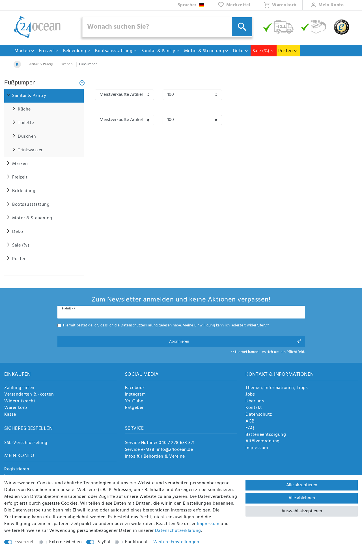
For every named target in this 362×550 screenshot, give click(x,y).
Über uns (254, 401)
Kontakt (253, 408)
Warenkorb (15, 408)
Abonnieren (179, 341)
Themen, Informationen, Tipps (276, 388)
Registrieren (16, 469)
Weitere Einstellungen (176, 542)
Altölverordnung (262, 441)
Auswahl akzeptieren (301, 511)
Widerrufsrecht (19, 401)
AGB (250, 421)
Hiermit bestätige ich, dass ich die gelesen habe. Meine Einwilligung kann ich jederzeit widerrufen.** (166, 325)
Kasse (10, 414)
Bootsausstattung (113, 51)
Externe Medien (65, 542)
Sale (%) (261, 51)
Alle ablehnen (301, 498)
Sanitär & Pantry (158, 51)
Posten (285, 51)
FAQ (249, 428)
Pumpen (66, 64)
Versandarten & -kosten (29, 394)
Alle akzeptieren (301, 485)
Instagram (135, 394)
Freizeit (46, 51)
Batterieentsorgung (265, 435)
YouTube (134, 401)
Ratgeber (134, 408)
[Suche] (242, 26)
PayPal (103, 542)
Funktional (136, 542)
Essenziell (24, 542)
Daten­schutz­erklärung (178, 530)
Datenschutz (258, 414)
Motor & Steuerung (204, 51)
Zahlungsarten (19, 388)
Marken (22, 51)
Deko (238, 51)
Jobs (250, 394)
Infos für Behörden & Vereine (155, 456)
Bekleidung (74, 51)
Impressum (256, 448)
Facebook (135, 388)
